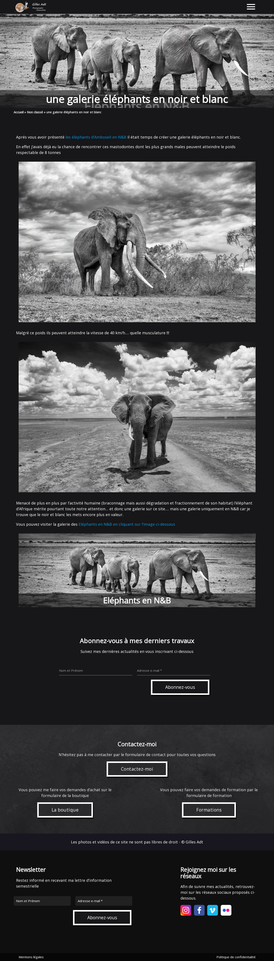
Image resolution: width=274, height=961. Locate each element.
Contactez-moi (137, 769)
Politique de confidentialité (236, 957)
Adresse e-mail (90, 901)
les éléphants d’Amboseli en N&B (96, 137)
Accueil (19, 112)
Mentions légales (31, 957)
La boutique (65, 810)
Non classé (35, 112)
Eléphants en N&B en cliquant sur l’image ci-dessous (127, 524)
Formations (209, 810)
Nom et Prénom (28, 901)
